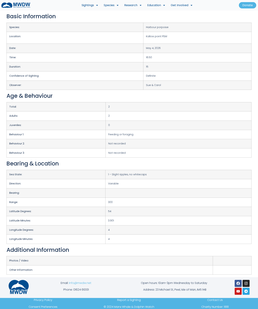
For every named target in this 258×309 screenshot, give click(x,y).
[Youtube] (238, 291)
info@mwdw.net (80, 283)
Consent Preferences (43, 307)
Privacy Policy (43, 300)
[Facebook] (238, 283)
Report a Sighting (129, 300)
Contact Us (215, 300)
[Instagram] (246, 283)
